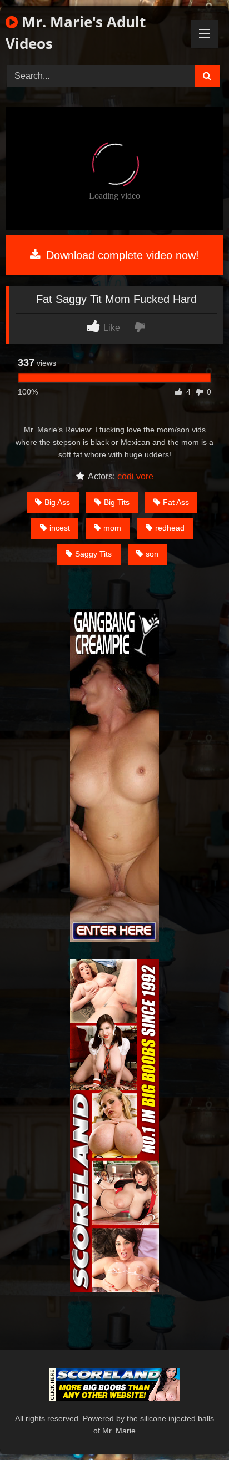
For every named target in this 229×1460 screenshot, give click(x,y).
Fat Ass (176, 502)
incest (59, 527)
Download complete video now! (121, 255)
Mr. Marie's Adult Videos (76, 32)
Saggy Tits (93, 553)
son (152, 553)
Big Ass (57, 502)
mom (112, 527)
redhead (170, 527)
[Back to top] (194, 1427)
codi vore (135, 476)
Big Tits (117, 502)
